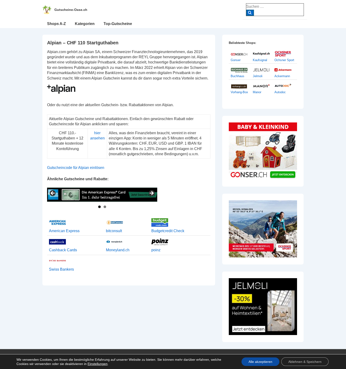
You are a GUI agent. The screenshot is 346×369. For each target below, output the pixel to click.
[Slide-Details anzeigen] (102, 195)
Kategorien (85, 24)
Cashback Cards (63, 250)
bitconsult (114, 231)
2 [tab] (105, 206)
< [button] (52, 193)
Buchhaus (237, 76)
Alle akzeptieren (260, 362)
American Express (64, 231)
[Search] (250, 13)
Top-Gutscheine (118, 24)
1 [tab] (99, 206)
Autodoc (280, 92)
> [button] (151, 193)
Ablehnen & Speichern (305, 362)
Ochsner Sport (284, 60)
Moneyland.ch (117, 250)
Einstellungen (98, 364)
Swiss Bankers (61, 269)
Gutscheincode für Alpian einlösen (75, 168)
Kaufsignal (260, 60)
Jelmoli (257, 76)
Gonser (236, 60)
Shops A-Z (56, 24)
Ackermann (282, 76)
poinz (156, 250)
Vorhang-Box (239, 92)
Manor (257, 92)
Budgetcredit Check (167, 231)
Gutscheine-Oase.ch (70, 10)
